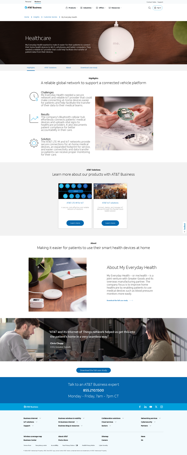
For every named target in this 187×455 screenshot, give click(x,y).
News (143, 436)
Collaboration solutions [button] (111, 418)
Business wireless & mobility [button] (69, 418)
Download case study (89, 67)
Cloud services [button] (107, 422)
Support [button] (27, 426)
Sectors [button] (105, 426)
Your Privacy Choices (68, 445)
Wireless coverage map (33, 436)
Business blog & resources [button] (68, 426)
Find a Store (63, 440)
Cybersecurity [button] (146, 422)
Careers (105, 440)
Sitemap (105, 436)
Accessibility (54, 445)
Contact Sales (151, 2)
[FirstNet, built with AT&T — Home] (32, 7)
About (68, 67)
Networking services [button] (149, 418)
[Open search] (149, 8)
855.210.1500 (93, 390)
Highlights (31, 67)
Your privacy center (41, 445)
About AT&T (63, 436)
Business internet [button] (31, 418)
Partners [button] (144, 426)
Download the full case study (117, 300)
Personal (28, 2)
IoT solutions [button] (29, 422)
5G (142, 440)
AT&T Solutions (50, 67)
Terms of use (27, 445)
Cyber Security (103, 445)
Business (38, 2)
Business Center (30, 440)
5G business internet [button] (66, 422)
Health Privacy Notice (88, 445)
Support (160, 2)
